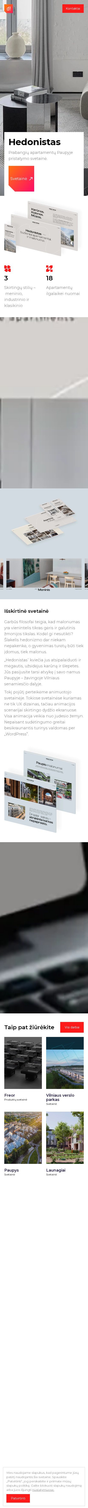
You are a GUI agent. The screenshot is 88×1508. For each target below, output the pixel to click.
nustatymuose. (43, 1490)
